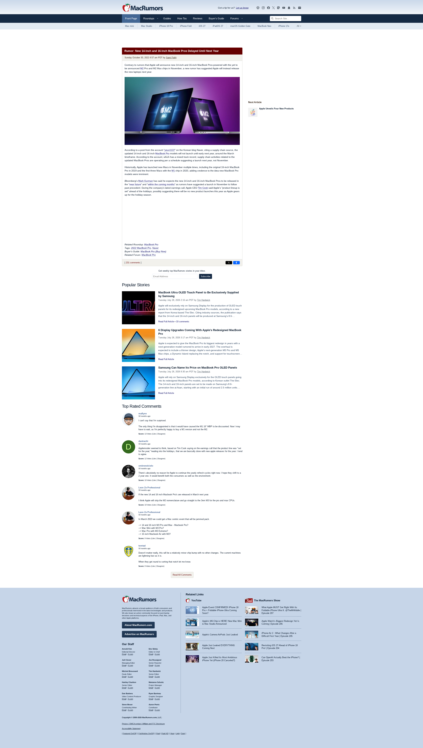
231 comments (133, 262)
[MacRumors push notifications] (289, 8)
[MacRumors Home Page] (142, 8)
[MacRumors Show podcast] (258, 8)
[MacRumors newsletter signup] (299, 8)
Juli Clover (126, 660)
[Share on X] (229, 262)
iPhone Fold (186, 26)
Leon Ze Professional (149, 487)
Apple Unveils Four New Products (276, 108)
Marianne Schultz (156, 682)
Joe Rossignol (155, 660)
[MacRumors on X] (273, 8)
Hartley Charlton (129, 682)
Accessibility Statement (131, 728)
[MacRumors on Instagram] (263, 8)
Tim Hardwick (203, 300)
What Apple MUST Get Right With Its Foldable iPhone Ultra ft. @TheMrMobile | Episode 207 (281, 610)
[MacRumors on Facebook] (268, 8)
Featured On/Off (129, 733)
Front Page (131, 18)
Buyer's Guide (216, 18)
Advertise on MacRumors (139, 634)
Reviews (197, 18)
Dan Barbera (127, 693)
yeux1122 (170, 150)
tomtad (142, 545)
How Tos (182, 18)
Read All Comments (182, 575)
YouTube (196, 600)
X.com (130, 654)
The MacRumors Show (267, 600)
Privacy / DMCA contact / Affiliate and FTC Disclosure (143, 724)
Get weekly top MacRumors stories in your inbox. (182, 271)
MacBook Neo (264, 26)
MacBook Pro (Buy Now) (153, 251)
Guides (167, 18)
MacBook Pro (162, 153)
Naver (155, 248)
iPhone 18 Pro (166, 26)
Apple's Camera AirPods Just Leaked (220, 634)
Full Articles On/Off (146, 733)
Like (154, 434)
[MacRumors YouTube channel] (283, 8)
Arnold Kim (127, 649)
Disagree (161, 434)
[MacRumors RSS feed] (294, 8)
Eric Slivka (153, 649)
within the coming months (161, 184)
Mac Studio (146, 26)
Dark (183, 733)
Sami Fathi (171, 57)
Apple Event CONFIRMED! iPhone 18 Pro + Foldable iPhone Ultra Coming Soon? (220, 610)
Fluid (158, 733)
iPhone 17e (283, 26)
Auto (172, 733)
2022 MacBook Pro (141, 248)
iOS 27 (202, 26)
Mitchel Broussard (130, 671)
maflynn (142, 413)
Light (178, 733)
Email (124, 654)
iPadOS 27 (218, 26)
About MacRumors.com (138, 625)
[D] (128, 452)
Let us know (242, 7)
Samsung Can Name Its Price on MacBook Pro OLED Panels (197, 367)
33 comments (182, 321)
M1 (173, 170)
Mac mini (129, 26)
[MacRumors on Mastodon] (278, 8)
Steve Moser (127, 705)
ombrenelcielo (145, 466)
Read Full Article (166, 321)
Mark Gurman (145, 181)
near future (135, 184)
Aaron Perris (154, 705)
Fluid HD (164, 733)
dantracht (143, 441)
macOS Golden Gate (240, 26)
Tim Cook (203, 188)
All (299, 26)
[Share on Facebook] (236, 262)
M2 (142, 68)
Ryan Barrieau (155, 693)
